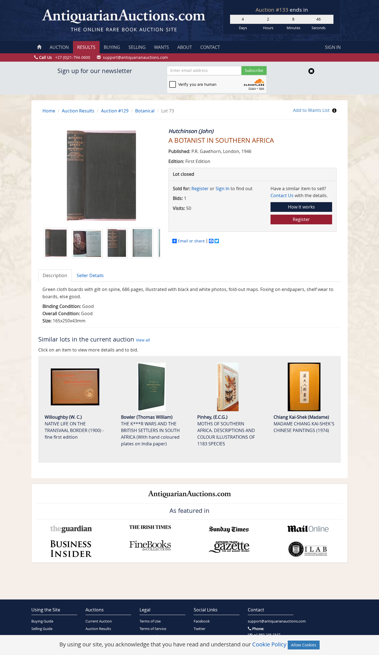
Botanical (145, 111)
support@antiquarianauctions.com (271, 621)
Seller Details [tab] (90, 275)
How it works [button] (301, 207)
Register (200, 188)
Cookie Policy (269, 644)
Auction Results (78, 111)
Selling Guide (41, 628)
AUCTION (59, 47)
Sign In (222, 188)
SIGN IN (333, 47)
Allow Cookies (303, 645)
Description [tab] (55, 275)
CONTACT (210, 47)
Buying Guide (42, 621)
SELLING (137, 47)
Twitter (199, 628)
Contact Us (282, 195)
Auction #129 (114, 111)
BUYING (112, 47)
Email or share (191, 241)
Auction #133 (273, 9)
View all (143, 340)
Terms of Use (150, 621)
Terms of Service (153, 628)
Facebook (202, 621)
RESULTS (86, 47)
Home (48, 111)
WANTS (161, 47)
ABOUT (184, 47)
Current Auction (98, 621)
